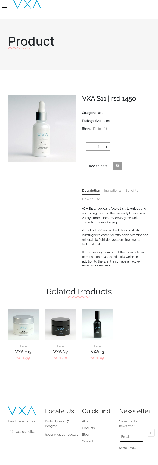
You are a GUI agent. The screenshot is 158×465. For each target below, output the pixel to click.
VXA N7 (60, 351)
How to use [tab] (91, 199)
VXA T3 (97, 351)
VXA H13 (23, 351)
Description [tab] (91, 190)
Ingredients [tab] (112, 190)
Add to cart (98, 166)
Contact (87, 441)
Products (88, 428)
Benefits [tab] (131, 190)
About (86, 421)
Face (23, 346)
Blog (85, 434)
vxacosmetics (25, 432)
